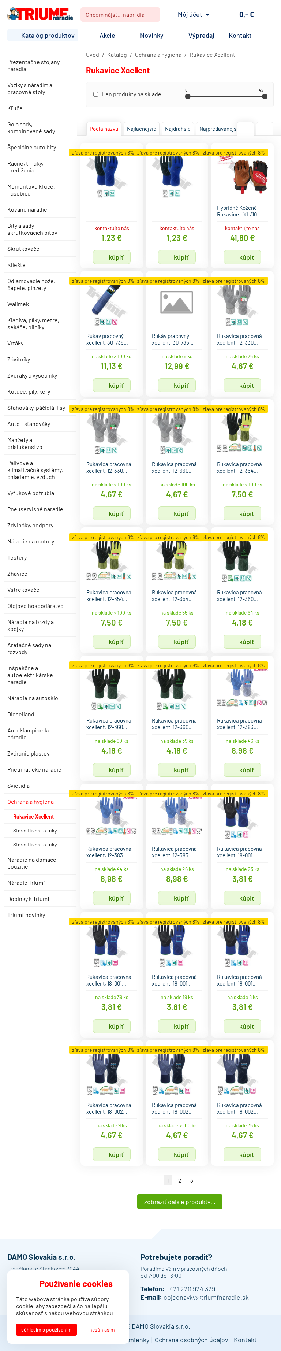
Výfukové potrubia (30, 492)
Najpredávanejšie (220, 128)
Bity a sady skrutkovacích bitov (32, 229)
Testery (17, 557)
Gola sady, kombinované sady (31, 127)
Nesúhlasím (102, 1329)
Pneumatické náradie (34, 769)
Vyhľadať (152, 14)
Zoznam (264, 129)
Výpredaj (201, 35)
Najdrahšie (178, 128)
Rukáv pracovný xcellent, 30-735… (107, 339)
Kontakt (240, 35)
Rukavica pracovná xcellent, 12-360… (239, 595)
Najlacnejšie (141, 128)
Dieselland (20, 713)
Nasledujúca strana (202, 1180)
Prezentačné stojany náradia (33, 65)
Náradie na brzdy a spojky (30, 625)
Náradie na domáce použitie (31, 863)
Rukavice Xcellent (33, 816)
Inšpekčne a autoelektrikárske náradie (30, 674)
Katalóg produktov (48, 35)
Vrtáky (15, 342)
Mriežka (245, 129)
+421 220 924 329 (190, 1289)
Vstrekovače (23, 589)
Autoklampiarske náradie (29, 734)
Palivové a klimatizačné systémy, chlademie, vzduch (35, 469)
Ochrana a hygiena (30, 801)
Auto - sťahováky (28, 423)
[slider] (187, 96)
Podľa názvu (104, 128)
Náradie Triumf (26, 882)
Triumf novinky (26, 914)
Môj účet (190, 14)
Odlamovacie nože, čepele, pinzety (31, 284)
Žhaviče (17, 573)
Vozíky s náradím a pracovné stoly (29, 88)
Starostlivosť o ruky (35, 830)
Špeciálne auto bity (31, 147)
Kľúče (15, 107)
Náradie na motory (30, 541)
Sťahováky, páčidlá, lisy (36, 407)
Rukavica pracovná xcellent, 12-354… (239, 467)
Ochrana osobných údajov (191, 1340)
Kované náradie (27, 209)
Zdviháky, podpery (30, 525)
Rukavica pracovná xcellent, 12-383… (239, 723)
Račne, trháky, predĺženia (25, 167)
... (88, 214)
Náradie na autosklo (32, 697)
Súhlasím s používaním (46, 1329)
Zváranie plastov (28, 753)
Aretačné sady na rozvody (29, 648)
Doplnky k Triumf (28, 898)
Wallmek (18, 303)
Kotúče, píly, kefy (28, 391)
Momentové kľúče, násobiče (31, 190)
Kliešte (16, 264)
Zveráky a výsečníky (32, 375)
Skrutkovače (23, 248)
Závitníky (18, 359)
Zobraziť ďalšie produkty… (180, 1202)
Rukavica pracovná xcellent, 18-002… (108, 1108)
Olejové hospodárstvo (35, 605)
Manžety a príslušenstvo (24, 443)
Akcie (107, 35)
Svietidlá (18, 785)
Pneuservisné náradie (35, 508)
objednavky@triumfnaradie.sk (206, 1297)
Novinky (152, 35)
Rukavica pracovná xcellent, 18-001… (239, 851)
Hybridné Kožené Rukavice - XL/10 (237, 211)
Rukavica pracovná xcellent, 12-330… (239, 339)
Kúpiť (116, 257)
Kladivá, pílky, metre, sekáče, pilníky (33, 323)
